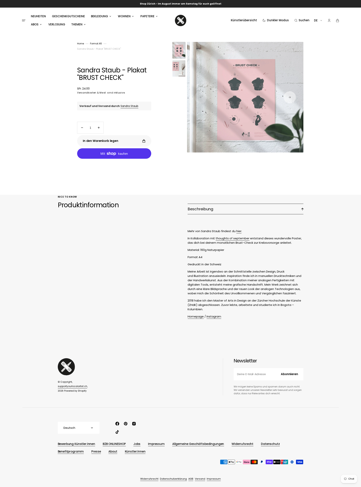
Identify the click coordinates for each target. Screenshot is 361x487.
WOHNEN (124, 16)
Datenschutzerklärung (173, 478)
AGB (190, 478)
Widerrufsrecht (149, 478)
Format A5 (96, 43)
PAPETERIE (147, 16)
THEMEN (76, 24)
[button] (301, 20)
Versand (200, 478)
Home (80, 43)
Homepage (196, 316)
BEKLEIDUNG (99, 16)
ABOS (34, 24)
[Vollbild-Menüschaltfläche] (24, 20)
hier (238, 231)
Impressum (214, 478)
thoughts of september (232, 238)
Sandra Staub (129, 106)
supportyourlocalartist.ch (72, 386)
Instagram (214, 316)
